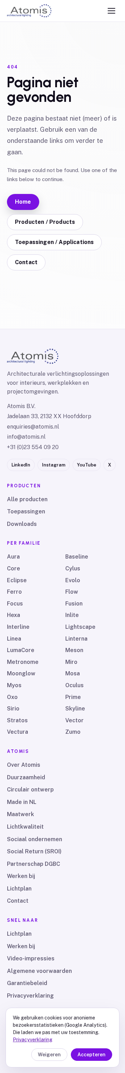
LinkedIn (20, 465)
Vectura (17, 732)
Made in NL (21, 802)
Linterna (76, 638)
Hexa (13, 615)
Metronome (23, 662)
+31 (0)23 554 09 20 (33, 447)
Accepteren (91, 1054)
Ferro (14, 591)
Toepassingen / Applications (54, 242)
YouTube (86, 465)
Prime (73, 697)
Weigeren (49, 1054)
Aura (13, 556)
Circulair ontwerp (30, 789)
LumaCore (20, 650)
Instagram (53, 465)
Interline (18, 627)
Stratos (17, 720)
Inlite (72, 615)
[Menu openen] (111, 10)
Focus (15, 603)
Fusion (74, 603)
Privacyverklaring (30, 995)
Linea (14, 638)
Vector (74, 720)
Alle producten (27, 499)
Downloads (22, 524)
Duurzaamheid (26, 777)
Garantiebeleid (27, 983)
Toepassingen (26, 511)
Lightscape (80, 627)
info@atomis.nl (26, 436)
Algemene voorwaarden (39, 971)
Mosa (72, 673)
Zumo (73, 732)
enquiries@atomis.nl (33, 426)
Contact (26, 262)
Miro (71, 662)
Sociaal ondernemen (34, 839)
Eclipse (17, 580)
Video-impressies (31, 958)
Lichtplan (19, 888)
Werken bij (21, 876)
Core (13, 568)
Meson (74, 650)
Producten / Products (45, 222)
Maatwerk (20, 814)
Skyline (75, 708)
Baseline (76, 556)
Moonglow (21, 673)
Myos (14, 685)
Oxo (12, 697)
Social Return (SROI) (34, 851)
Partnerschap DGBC (33, 864)
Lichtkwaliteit (25, 826)
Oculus (74, 685)
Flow (71, 591)
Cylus (72, 568)
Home (23, 201)
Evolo (72, 580)
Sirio (13, 708)
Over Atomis (23, 765)
